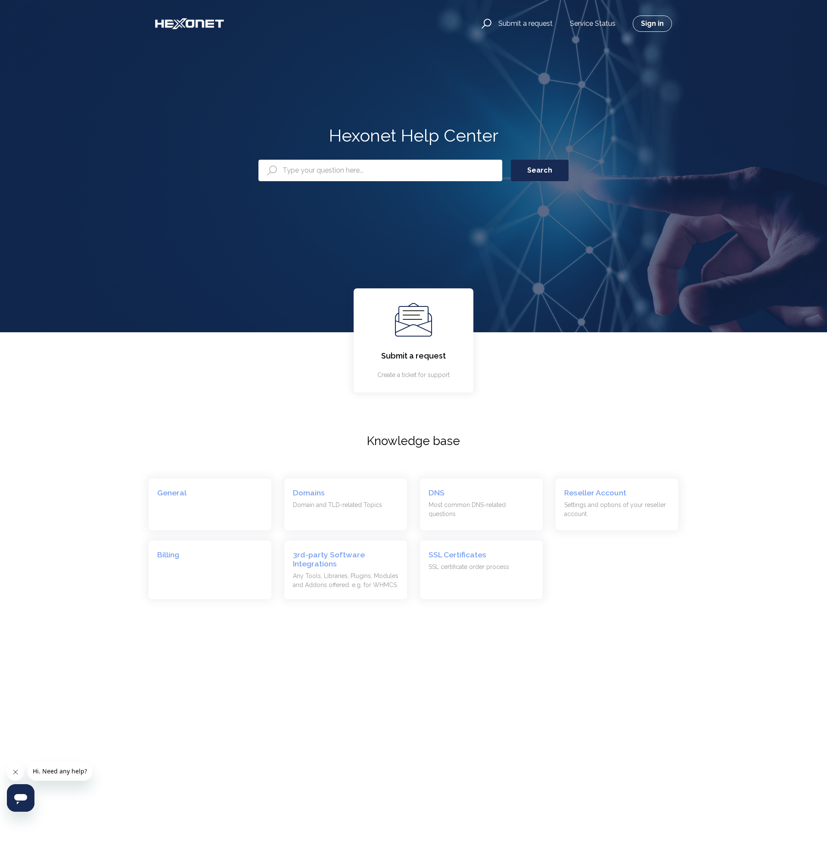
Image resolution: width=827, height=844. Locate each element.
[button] (485, 24)
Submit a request (525, 23)
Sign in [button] (652, 23)
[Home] (189, 23)
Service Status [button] (593, 23)
